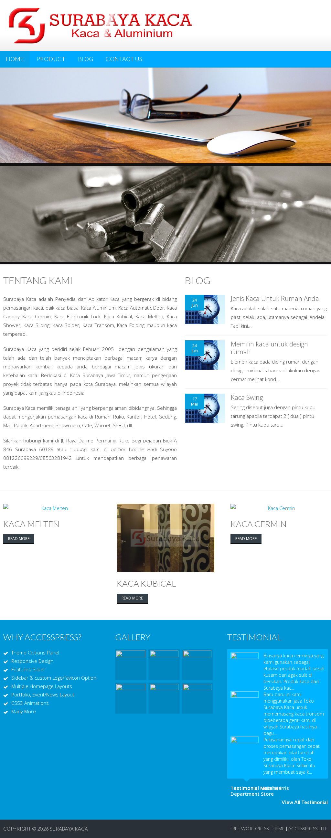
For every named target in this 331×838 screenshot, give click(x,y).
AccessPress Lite (308, 828)
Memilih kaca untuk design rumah (269, 348)
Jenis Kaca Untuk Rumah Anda (275, 298)
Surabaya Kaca (69, 829)
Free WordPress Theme (257, 828)
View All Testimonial (305, 802)
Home (15, 58)
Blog (85, 58)
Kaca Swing (247, 397)
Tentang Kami (38, 280)
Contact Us (124, 58)
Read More (18, 538)
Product (51, 58)
